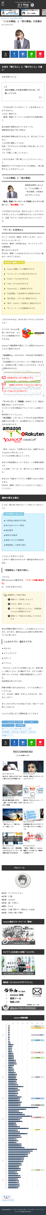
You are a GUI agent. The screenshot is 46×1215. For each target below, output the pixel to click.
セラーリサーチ (9, 725)
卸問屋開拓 (21, 725)
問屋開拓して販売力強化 (11, 732)
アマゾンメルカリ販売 (11, 729)
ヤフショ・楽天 (26, 729)
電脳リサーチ (8, 735)
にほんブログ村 (8, 1200)
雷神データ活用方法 (29, 732)
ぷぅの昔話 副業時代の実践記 (13, 722)
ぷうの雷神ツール (32, 722)
